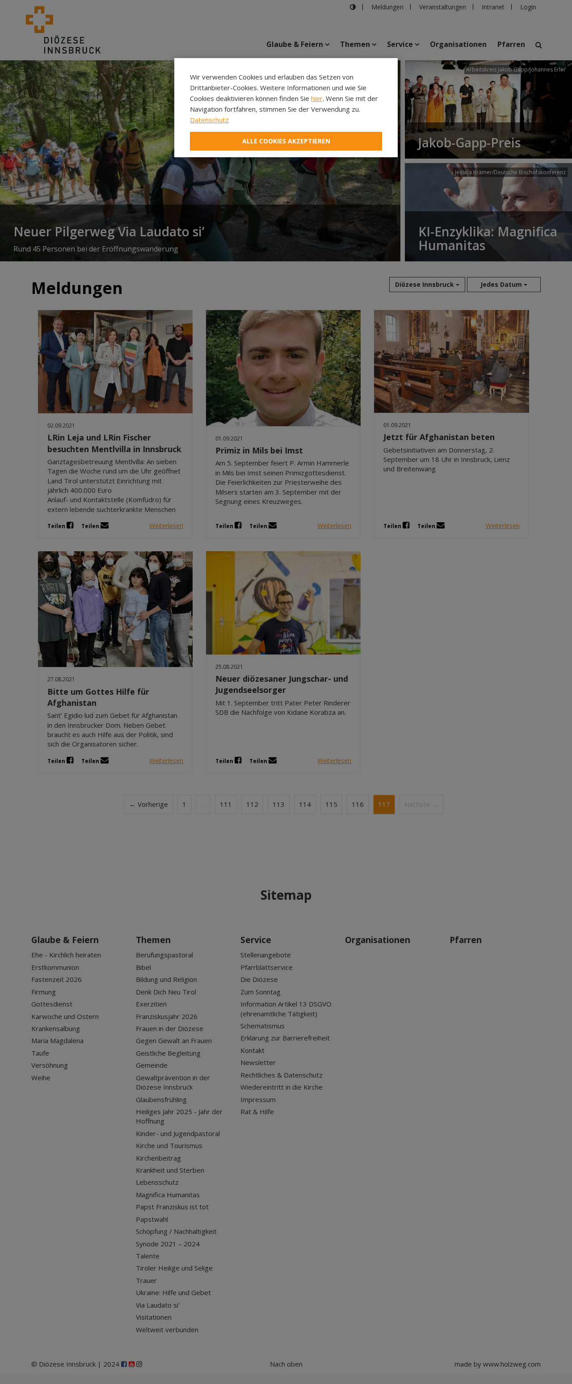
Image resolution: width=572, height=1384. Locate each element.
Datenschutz (209, 119)
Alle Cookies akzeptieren (286, 141)
